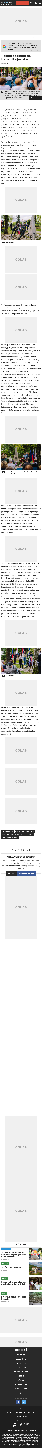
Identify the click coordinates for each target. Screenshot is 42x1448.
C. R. (9, 63)
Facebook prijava (26, 874)
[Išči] (31, 3)
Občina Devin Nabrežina (24, 834)
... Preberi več (24, 1446)
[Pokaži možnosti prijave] (35, 3)
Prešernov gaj (7, 831)
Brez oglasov (22, 3)
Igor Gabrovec (7, 834)
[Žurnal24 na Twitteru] (24, 1402)
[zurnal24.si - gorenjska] (6, 3)
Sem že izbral (35, 51)
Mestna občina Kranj (10, 837)
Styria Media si (31, 1430)
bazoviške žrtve (28, 831)
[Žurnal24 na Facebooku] (18, 1402)
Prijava (11, 874)
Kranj (17, 831)
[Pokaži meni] (39, 3)
